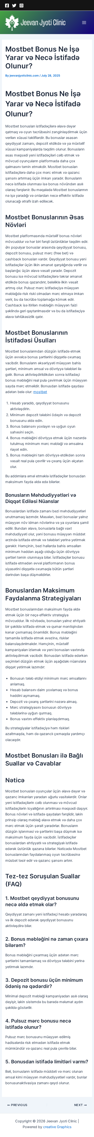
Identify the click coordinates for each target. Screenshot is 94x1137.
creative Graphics (57, 1127)
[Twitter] (14, 5)
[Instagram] (21, 5)
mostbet (40, 392)
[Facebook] (7, 5)
